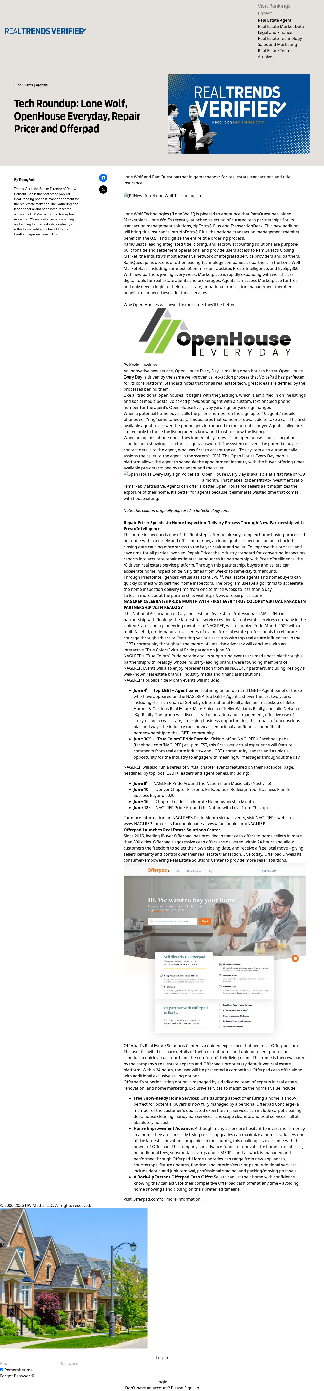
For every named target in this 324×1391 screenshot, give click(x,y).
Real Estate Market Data (281, 26)
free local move (273, 848)
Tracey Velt (27, 180)
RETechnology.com (212, 510)
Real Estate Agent (274, 20)
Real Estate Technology (280, 38)
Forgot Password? (17, 1376)
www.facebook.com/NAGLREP (236, 824)
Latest (265, 13)
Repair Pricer (199, 553)
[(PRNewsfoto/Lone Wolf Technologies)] (162, 196)
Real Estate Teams (275, 50)
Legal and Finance (275, 32)
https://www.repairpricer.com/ (233, 595)
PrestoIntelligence (277, 559)
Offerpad (183, 836)
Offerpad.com (145, 1199)
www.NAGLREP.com (142, 824)
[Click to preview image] (215, 332)
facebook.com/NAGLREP (158, 745)
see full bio (50, 235)
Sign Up (191, 1388)
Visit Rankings (274, 5)
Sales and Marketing (277, 44)
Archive (265, 56)
